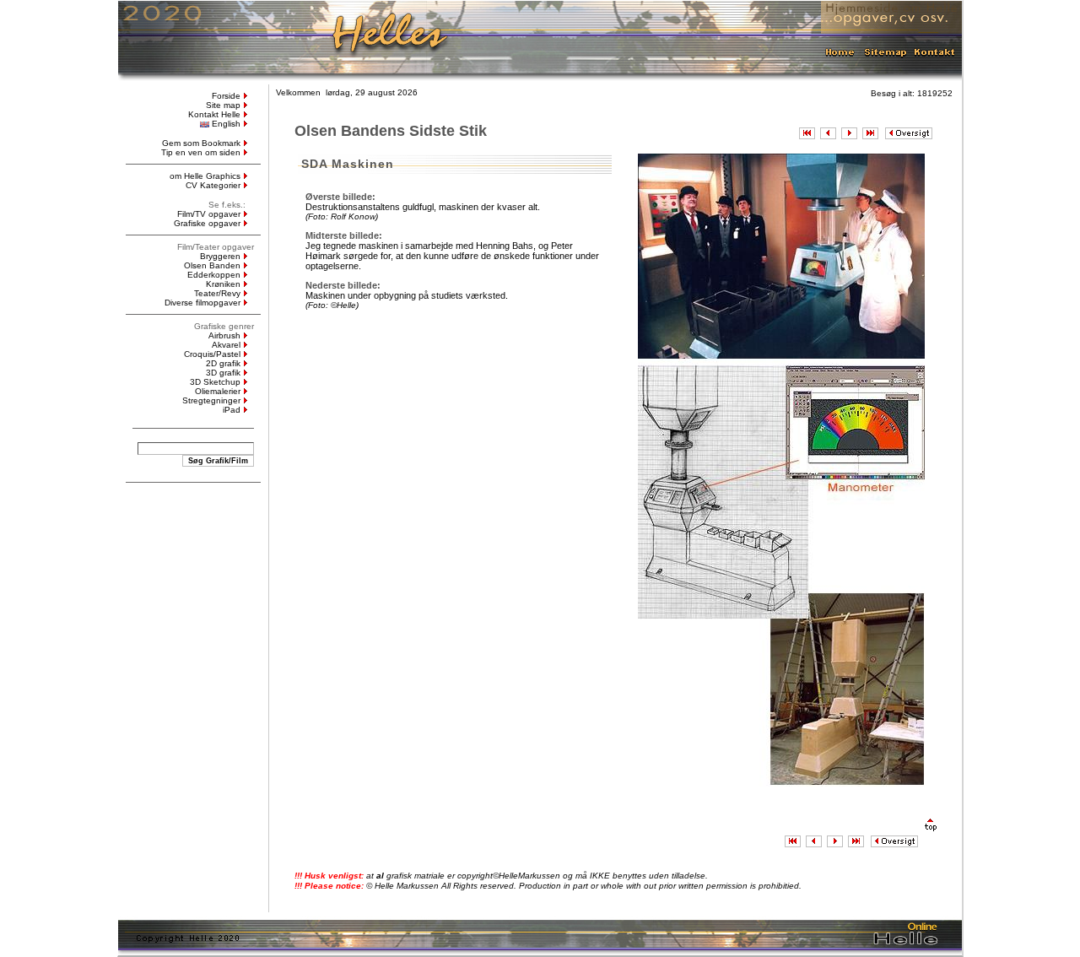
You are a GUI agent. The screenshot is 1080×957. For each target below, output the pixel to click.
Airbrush (224, 335)
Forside (226, 95)
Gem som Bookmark (201, 143)
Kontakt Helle (214, 114)
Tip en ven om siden (200, 152)
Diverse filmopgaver (202, 302)
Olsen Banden (212, 265)
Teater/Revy (217, 293)
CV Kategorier (213, 185)
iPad (231, 409)
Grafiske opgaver (207, 223)
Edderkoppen (213, 274)
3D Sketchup (215, 382)
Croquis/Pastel (212, 354)
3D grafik (223, 372)
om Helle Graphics (205, 176)
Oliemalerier (217, 391)
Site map (223, 105)
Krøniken (223, 284)
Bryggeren (220, 256)
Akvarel (226, 344)
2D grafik (223, 363)
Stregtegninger (211, 400)
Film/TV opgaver (208, 214)
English (226, 123)
